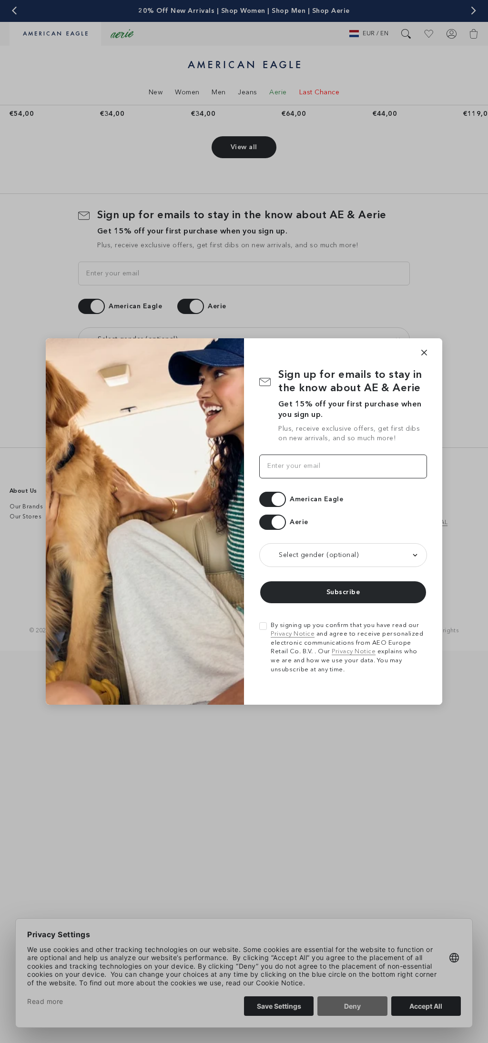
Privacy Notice (293, 634)
